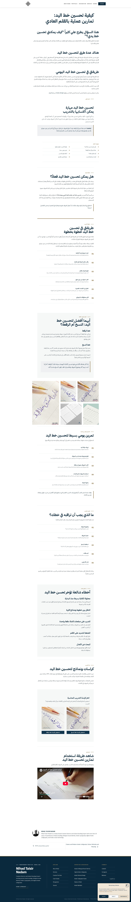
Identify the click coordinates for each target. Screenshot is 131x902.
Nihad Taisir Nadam (24, 870)
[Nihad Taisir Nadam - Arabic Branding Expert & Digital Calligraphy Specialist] (32, 4)
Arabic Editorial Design (79, 875)
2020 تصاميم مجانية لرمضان (42, 846)
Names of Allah (78, 882)
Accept (104, 896)
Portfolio (74, 3)
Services (89, 3)
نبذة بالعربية (112, 879)
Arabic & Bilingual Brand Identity (82, 869)
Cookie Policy (102, 891)
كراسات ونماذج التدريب (91, 157)
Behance (104, 875)
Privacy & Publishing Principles (97, 899)
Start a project (22, 887)
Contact (102, 3)
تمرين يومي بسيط (63, 150)
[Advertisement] (65, 814)
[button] (127, 885)
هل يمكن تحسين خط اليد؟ (90, 147)
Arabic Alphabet (78, 885)
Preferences (123, 896)
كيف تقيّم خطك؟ (92, 153)
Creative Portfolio (57, 875)
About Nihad (67, 3)
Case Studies (56, 879)
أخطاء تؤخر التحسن (63, 153)
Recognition (82, 3)
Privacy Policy (109, 891)
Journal (95, 3)
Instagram (104, 872)
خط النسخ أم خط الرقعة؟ (90, 150)
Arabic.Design (60, 93)
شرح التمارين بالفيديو (62, 157)
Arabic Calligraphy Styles (80, 879)
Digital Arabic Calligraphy (80, 872)
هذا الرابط (51, 93)
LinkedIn (104, 869)
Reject (113, 896)
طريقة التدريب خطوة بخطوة (61, 147)
